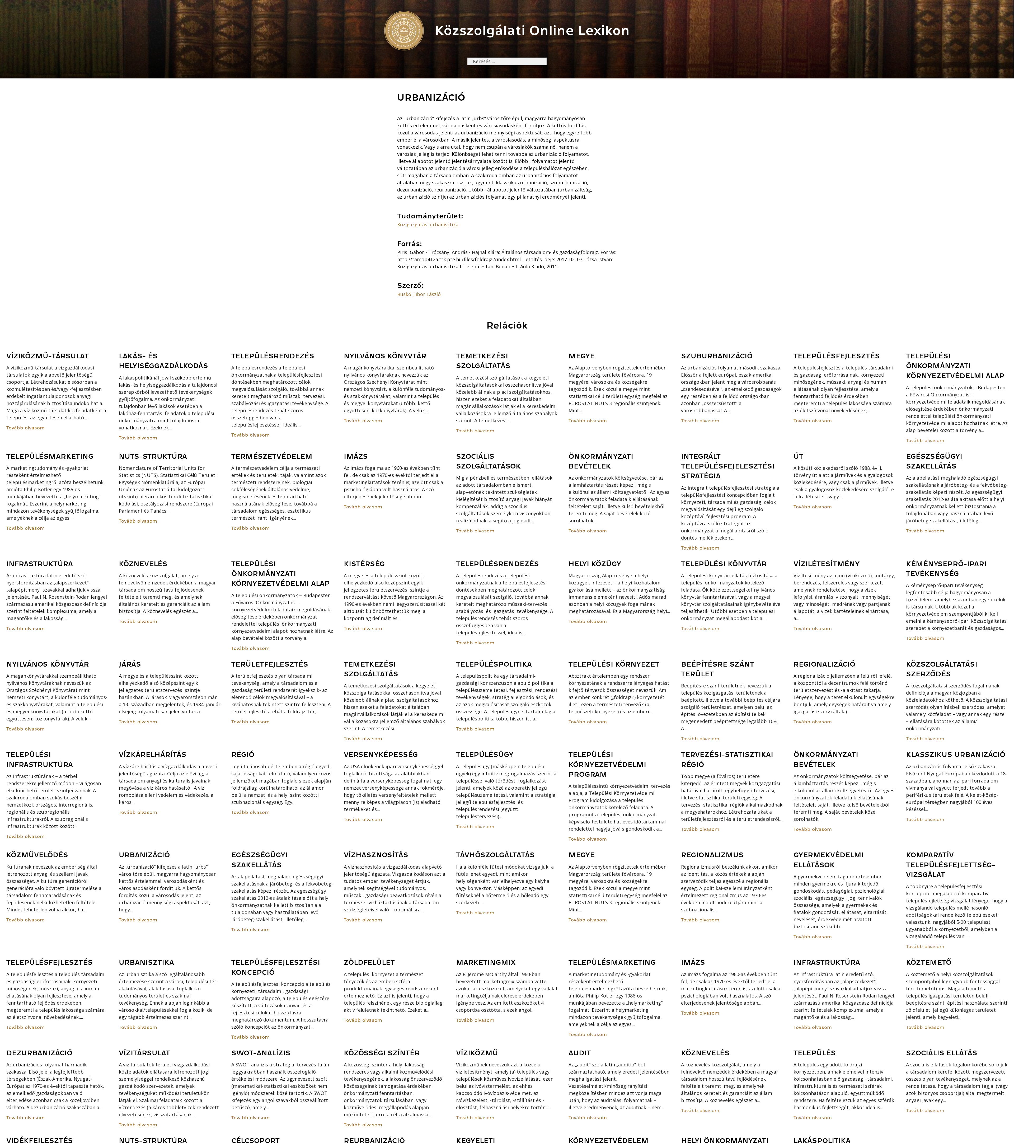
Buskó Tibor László (419, 294)
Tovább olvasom (25, 427)
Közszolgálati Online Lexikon (532, 30)
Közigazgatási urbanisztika (427, 224)
